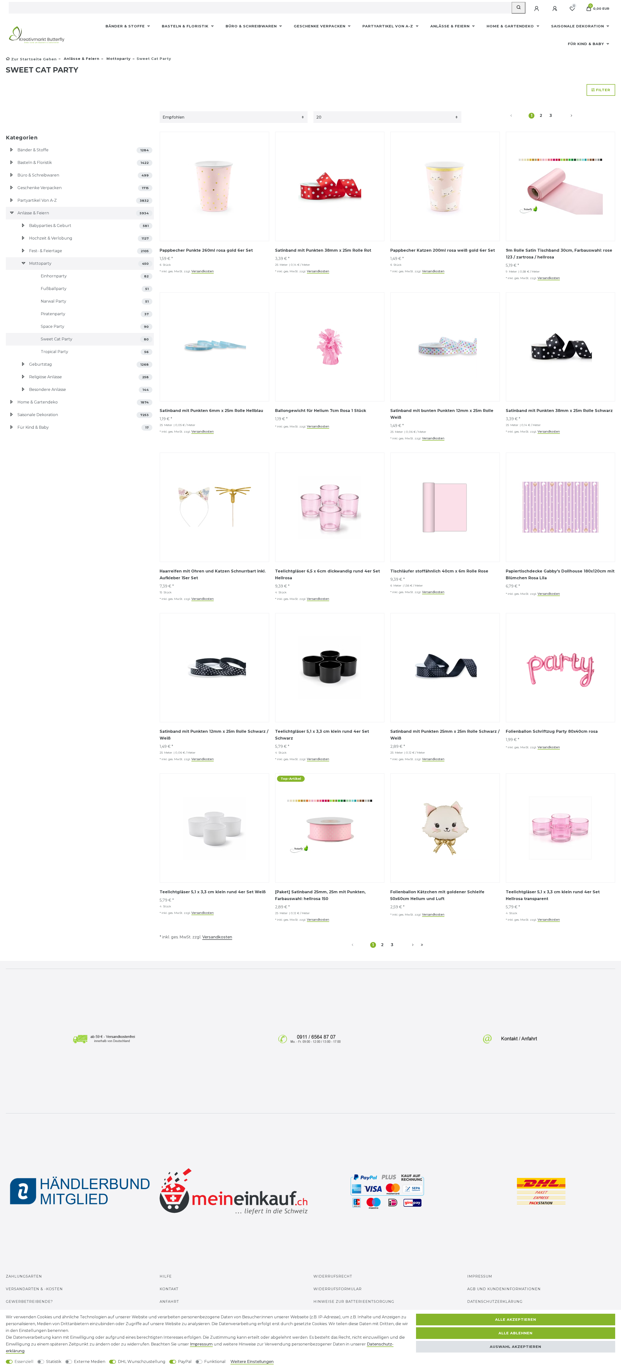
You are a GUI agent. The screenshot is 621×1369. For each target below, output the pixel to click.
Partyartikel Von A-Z (388, 26)
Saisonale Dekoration (578, 26)
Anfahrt (169, 1301)
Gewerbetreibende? (29, 1301)
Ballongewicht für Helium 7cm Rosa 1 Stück (320, 410)
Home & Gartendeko (511, 26)
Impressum (479, 1276)
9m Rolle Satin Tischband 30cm (559, 253)
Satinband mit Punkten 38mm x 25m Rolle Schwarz (559, 410)
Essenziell (24, 1361)
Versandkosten (202, 271)
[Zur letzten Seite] (422, 945)
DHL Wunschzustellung (141, 1361)
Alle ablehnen (515, 1333)
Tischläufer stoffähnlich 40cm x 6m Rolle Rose (439, 571)
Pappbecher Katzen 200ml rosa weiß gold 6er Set (442, 250)
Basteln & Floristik (186, 26)
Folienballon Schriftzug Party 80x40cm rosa (552, 731)
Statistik (53, 1361)
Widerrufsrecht (332, 1276)
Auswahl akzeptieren (515, 1347)
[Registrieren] (555, 8)
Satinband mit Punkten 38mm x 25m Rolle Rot (323, 250)
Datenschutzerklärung (495, 1301)
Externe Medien (89, 1361)
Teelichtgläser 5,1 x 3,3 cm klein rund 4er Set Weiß (213, 892)
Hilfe (166, 1276)
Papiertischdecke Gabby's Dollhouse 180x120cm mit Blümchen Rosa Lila (560, 574)
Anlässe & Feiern (450, 26)
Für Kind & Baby (586, 44)
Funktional (215, 1361)
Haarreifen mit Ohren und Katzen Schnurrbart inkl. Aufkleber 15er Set (213, 574)
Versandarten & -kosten (34, 1289)
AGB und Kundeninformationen (504, 1289)
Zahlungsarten (24, 1276)
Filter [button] (603, 90)
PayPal (185, 1361)
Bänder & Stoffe (126, 26)
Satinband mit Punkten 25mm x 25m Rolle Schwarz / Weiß (444, 735)
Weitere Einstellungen (252, 1361)
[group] (214, 186)
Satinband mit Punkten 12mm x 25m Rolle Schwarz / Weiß (214, 735)
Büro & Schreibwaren (252, 26)
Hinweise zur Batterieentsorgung (353, 1301)
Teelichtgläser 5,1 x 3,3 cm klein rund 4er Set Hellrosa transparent (553, 895)
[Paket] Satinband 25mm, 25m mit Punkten (320, 895)
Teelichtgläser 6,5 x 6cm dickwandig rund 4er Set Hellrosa (327, 574)
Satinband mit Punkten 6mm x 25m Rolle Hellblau (211, 410)
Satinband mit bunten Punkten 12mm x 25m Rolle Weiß (441, 414)
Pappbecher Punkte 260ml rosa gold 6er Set (206, 250)
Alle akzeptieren (515, 1319)
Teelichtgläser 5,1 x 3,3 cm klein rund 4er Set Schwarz (322, 735)
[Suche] (518, 8)
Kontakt (169, 1289)
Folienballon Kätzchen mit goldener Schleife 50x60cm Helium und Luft (437, 895)
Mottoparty (118, 58)
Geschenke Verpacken (320, 26)
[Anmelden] (537, 8)
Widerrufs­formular (337, 1289)
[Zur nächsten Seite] (565, 115)
